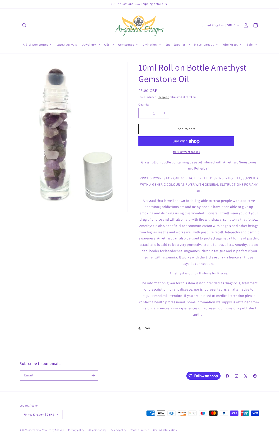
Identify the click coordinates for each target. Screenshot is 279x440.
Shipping (163, 97)
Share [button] (147, 328)
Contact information (165, 429)
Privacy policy (76, 429)
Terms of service (140, 429)
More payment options (186, 151)
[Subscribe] (93, 375)
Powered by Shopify (52, 429)
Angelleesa (35, 429)
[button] (24, 25)
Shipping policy (97, 429)
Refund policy (118, 429)
